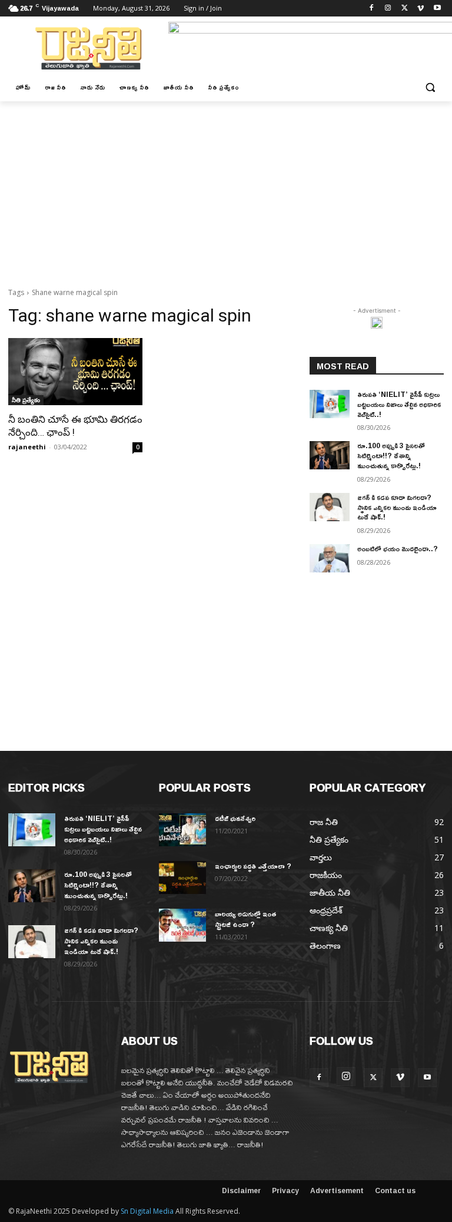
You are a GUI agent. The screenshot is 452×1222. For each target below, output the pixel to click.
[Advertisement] (226, 189)
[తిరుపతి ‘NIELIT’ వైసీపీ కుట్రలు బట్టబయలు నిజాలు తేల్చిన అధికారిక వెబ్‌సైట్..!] (330, 404)
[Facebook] (371, 8)
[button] (430, 87)
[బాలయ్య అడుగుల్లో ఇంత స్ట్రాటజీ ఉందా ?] (182, 925)
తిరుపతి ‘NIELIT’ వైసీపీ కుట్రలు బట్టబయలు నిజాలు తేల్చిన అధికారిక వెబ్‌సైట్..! (399, 404)
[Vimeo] (420, 8)
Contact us (395, 1190)
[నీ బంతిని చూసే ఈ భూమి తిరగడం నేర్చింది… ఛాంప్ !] (75, 371)
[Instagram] (388, 8)
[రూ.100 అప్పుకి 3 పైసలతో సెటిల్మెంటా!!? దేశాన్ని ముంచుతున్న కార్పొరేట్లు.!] (330, 455)
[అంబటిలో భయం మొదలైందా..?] (330, 558)
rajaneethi (27, 446)
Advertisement (337, 1190)
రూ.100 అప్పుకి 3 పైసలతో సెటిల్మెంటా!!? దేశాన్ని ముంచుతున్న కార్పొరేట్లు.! (391, 455)
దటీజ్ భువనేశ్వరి (235, 818)
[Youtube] (437, 8)
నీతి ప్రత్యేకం (26, 400)
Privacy (285, 1190)
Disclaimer (241, 1190)
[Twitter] (404, 8)
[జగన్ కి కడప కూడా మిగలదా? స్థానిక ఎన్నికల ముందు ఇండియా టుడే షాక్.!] (330, 507)
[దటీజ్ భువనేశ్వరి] (182, 829)
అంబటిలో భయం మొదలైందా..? (397, 548)
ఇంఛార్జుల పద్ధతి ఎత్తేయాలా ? (253, 866)
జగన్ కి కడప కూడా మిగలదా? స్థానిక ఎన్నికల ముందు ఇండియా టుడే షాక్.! (397, 507)
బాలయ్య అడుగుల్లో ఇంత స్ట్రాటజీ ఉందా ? (246, 919)
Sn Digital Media (147, 1211)
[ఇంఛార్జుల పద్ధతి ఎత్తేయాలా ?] (182, 877)
